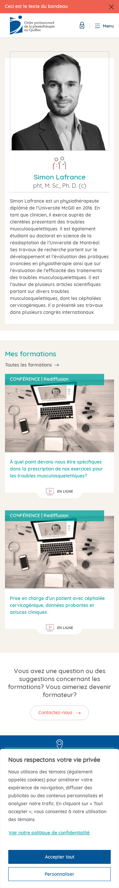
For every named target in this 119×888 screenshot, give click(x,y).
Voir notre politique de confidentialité (49, 833)
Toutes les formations (28, 365)
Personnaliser (59, 874)
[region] (59, 818)
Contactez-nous (55, 712)
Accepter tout (59, 857)
